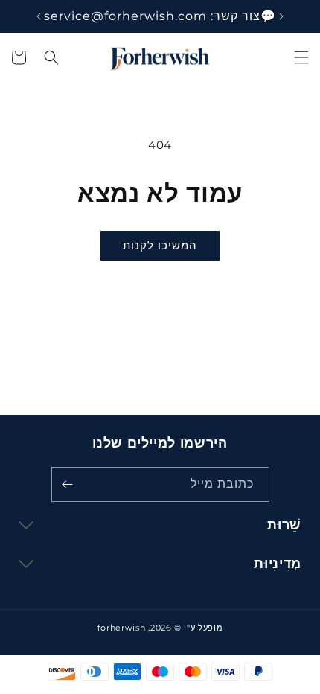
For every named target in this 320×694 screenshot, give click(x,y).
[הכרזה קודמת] (281, 16)
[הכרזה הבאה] (38, 16)
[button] (301, 57)
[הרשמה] (67, 484)
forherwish (121, 628)
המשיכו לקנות (160, 245)
